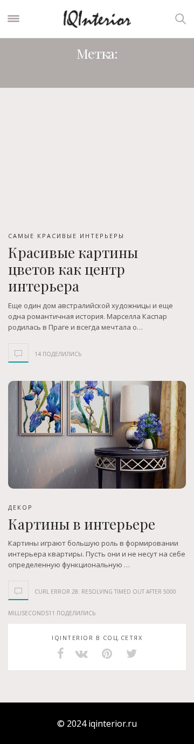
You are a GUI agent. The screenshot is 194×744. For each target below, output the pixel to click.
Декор (20, 507)
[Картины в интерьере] (97, 435)
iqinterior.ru (112, 723)
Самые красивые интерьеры (66, 236)
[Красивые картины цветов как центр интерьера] (97, 163)
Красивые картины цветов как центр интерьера (73, 269)
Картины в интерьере (81, 523)
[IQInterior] (97, 18)
